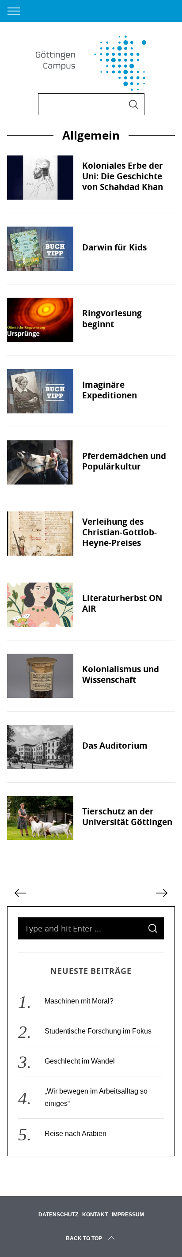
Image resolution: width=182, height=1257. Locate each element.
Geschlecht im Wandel (80, 1061)
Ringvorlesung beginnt (112, 318)
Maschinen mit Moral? (79, 1001)
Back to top (84, 1238)
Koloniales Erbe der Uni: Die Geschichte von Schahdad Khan (122, 176)
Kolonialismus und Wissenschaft (120, 674)
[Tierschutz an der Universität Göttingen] (40, 818)
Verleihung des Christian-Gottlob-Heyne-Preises (119, 532)
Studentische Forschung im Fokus (98, 1031)
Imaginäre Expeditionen (109, 390)
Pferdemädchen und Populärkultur (124, 461)
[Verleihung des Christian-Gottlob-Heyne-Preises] (40, 533)
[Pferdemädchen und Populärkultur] (40, 462)
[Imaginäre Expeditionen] (40, 391)
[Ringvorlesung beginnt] (40, 320)
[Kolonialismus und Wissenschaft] (40, 676)
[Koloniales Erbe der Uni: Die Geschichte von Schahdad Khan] (40, 177)
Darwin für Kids (114, 247)
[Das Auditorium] (40, 747)
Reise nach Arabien (75, 1133)
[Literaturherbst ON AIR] (40, 605)
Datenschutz (58, 1215)
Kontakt (95, 1215)
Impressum (128, 1215)
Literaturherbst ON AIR (122, 603)
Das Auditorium (115, 745)
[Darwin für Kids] (40, 249)
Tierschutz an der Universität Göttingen (127, 817)
